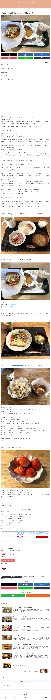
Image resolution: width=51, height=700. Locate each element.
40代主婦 (25, 576)
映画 (20, 576)
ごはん (3, 576)
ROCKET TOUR (31, 576)
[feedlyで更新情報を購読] (13, 595)
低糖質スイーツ (15, 576)
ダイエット (8, 576)
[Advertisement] (25, 100)
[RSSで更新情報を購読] (38, 595)
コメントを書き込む (25, 681)
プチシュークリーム (18, 365)
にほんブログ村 (10, 554)
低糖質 (43, 576)
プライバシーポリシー (25, 695)
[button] (42, 58)
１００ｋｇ (11, 578)
